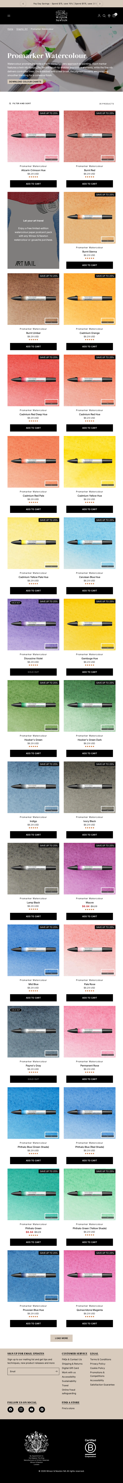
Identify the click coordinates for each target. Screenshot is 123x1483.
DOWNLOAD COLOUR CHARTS (25, 81)
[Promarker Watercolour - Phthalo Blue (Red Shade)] (90, 1113)
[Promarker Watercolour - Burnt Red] (90, 136)
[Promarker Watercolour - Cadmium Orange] (90, 299)
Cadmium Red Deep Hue (33, 414)
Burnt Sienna (89, 251)
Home (10, 29)
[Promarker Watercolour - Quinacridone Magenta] (90, 1276)
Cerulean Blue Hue (89, 577)
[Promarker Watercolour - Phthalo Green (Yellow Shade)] (90, 1194)
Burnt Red (89, 170)
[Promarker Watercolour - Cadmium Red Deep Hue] (33, 380)
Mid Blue (33, 984)
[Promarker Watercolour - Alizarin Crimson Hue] (33, 136)
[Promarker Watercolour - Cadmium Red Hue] (90, 380)
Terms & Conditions (100, 1359)
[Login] (99, 15)
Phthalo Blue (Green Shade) (33, 1146)
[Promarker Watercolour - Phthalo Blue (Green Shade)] (33, 1113)
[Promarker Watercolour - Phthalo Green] (33, 1194)
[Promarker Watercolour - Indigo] (33, 787)
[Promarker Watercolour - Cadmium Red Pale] (33, 462)
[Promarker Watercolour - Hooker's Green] (33, 706)
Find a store (68, 1408)
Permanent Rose (89, 1065)
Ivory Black (89, 821)
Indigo (33, 821)
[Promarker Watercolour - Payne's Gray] (33, 1031)
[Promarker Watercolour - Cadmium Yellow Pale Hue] (33, 543)
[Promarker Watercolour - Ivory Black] (90, 787)
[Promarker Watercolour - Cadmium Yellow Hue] (90, 462)
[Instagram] (21, 1410)
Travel (65, 1385)
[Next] (100, 3)
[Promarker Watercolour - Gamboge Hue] (90, 624)
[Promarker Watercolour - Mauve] (90, 868)
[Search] (104, 15)
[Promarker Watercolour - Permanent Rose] (90, 1031)
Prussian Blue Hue (33, 1309)
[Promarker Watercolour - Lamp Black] (33, 868)
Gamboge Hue (89, 658)
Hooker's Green (33, 739)
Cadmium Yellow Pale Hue (33, 577)
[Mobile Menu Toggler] (8, 15)
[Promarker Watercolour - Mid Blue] (33, 950)
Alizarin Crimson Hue (33, 170)
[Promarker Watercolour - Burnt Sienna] (90, 218)
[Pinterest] (42, 1410)
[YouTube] (31, 1410)
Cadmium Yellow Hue (90, 495)
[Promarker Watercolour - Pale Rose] (90, 950)
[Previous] (23, 3)
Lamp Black (33, 902)
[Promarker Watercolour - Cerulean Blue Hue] (90, 543)
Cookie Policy (97, 1368)
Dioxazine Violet (33, 658)
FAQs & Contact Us (72, 1359)
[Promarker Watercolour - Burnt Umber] (33, 299)
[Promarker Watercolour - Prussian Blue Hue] (33, 1276)
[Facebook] (11, 1410)
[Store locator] (109, 15)
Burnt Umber (33, 332)
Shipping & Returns (72, 1363)
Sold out (16, 603)
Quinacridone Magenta (90, 1309)
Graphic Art (22, 29)
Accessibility (69, 1376)
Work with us (69, 1372)
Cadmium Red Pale (33, 495)
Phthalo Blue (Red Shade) (89, 1146)
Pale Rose (89, 984)
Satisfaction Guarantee (102, 1384)
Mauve (90, 902)
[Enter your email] (56, 1371)
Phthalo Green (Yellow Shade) (90, 1228)
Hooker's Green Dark (90, 739)
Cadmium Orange (90, 332)
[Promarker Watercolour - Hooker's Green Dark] (90, 706)
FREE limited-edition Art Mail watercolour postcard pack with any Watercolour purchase (61, 3)
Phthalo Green (33, 1228)
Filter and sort (22, 103)
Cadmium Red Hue (89, 414)
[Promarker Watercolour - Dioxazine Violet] (33, 624)
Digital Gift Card (70, 1368)
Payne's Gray (33, 1065)
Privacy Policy (97, 1363)
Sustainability (69, 1381)
